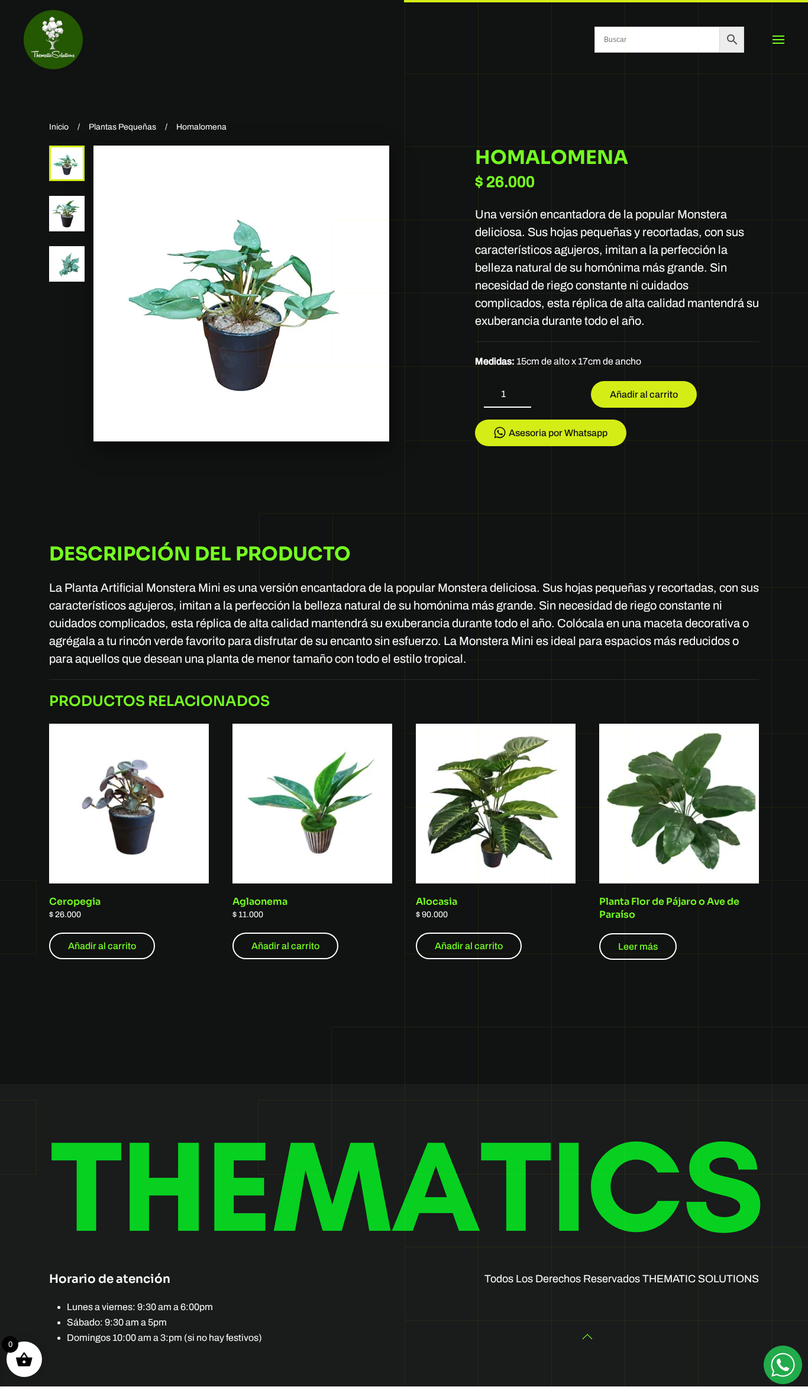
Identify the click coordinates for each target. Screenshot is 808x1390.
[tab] (67, 163)
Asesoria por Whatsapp (558, 433)
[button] (778, 39)
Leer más (638, 946)
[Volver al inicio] (53, 39)
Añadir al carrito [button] (102, 946)
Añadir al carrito (644, 394)
